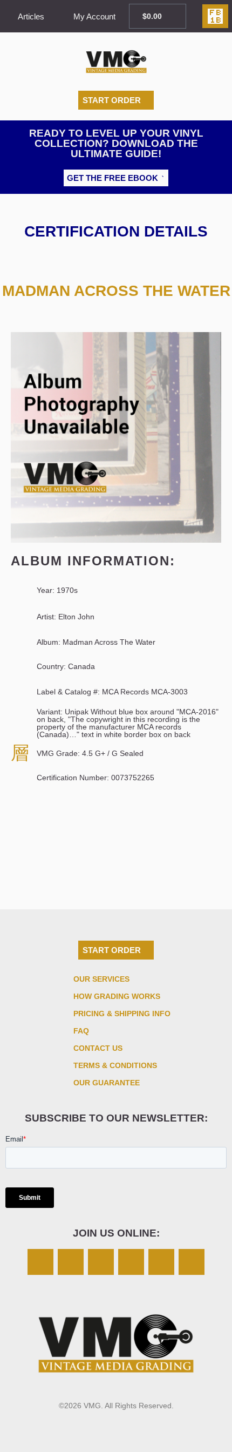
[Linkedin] (161, 1262)
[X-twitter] (71, 1262)
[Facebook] (101, 1262)
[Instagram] (40, 1262)
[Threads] (131, 1262)
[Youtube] (191, 1262)
